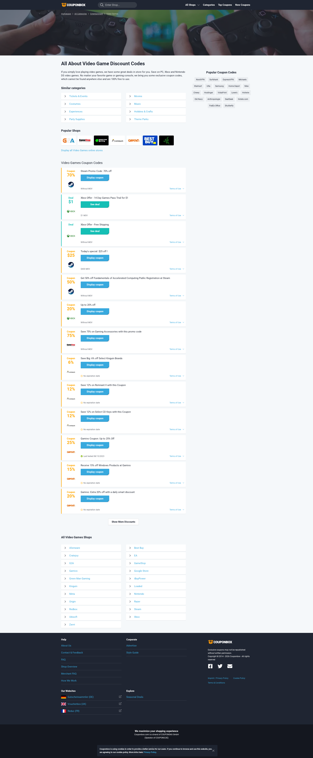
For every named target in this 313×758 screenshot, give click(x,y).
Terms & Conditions (216, 683)
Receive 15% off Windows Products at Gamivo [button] (106, 465)
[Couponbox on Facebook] (210, 667)
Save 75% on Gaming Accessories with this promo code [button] (111, 331)
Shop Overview (69, 666)
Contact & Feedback (72, 652)
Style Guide (132, 652)
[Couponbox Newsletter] (229, 667)
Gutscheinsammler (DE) (81, 697)
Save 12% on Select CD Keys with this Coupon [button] (106, 411)
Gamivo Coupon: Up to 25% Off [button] (97, 438)
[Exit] (213, 750)
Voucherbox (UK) (77, 704)
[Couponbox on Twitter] (220, 667)
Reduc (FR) (73, 711)
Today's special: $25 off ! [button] (94, 251)
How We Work (69, 680)
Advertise (131, 645)
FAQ (63, 659)
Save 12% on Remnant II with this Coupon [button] (103, 385)
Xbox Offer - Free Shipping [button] (95, 224)
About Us (66, 645)
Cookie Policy (239, 678)
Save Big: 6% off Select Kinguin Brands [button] (101, 358)
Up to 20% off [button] (88, 304)
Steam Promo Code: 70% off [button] (96, 171)
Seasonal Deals (134, 697)
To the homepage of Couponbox (77, 5)
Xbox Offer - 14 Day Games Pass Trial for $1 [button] (104, 197)
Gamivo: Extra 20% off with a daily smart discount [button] (108, 492)
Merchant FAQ (68, 673)
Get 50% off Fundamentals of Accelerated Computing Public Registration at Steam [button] (125, 278)
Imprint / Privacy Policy (218, 678)
